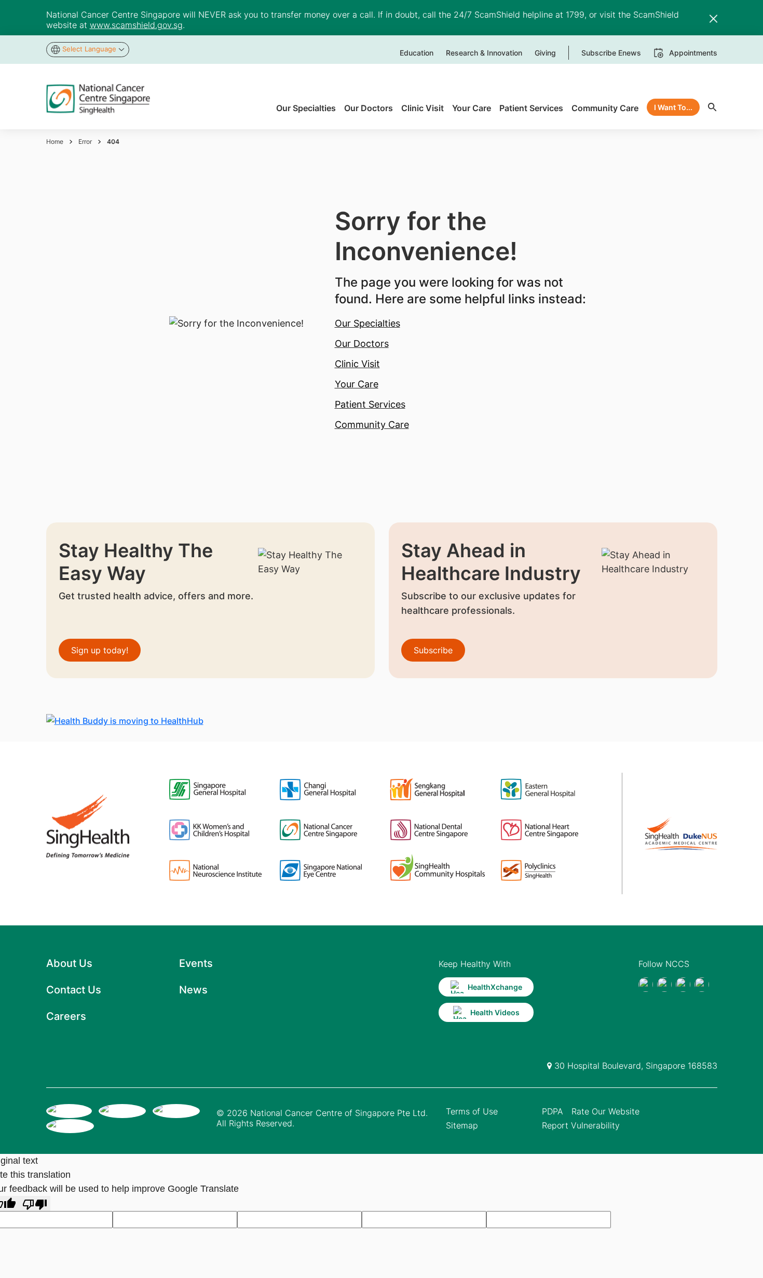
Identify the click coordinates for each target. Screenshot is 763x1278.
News (193, 990)
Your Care (356, 384)
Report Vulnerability (581, 1125)
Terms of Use (472, 1111)
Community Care (372, 424)
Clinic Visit (357, 363)
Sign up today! (99, 650)
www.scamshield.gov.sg (136, 25)
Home (54, 141)
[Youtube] (664, 984)
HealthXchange (495, 987)
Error (85, 141)
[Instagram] (683, 984)
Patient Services (370, 404)
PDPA (552, 1111)
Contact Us (73, 990)
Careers (66, 1016)
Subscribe (433, 650)
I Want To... (673, 107)
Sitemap (462, 1125)
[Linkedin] (701, 984)
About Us (69, 963)
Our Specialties (367, 323)
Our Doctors (362, 343)
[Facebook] (645, 984)
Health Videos (495, 1012)
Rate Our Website (605, 1111)
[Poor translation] (34, 1203)
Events (196, 963)
